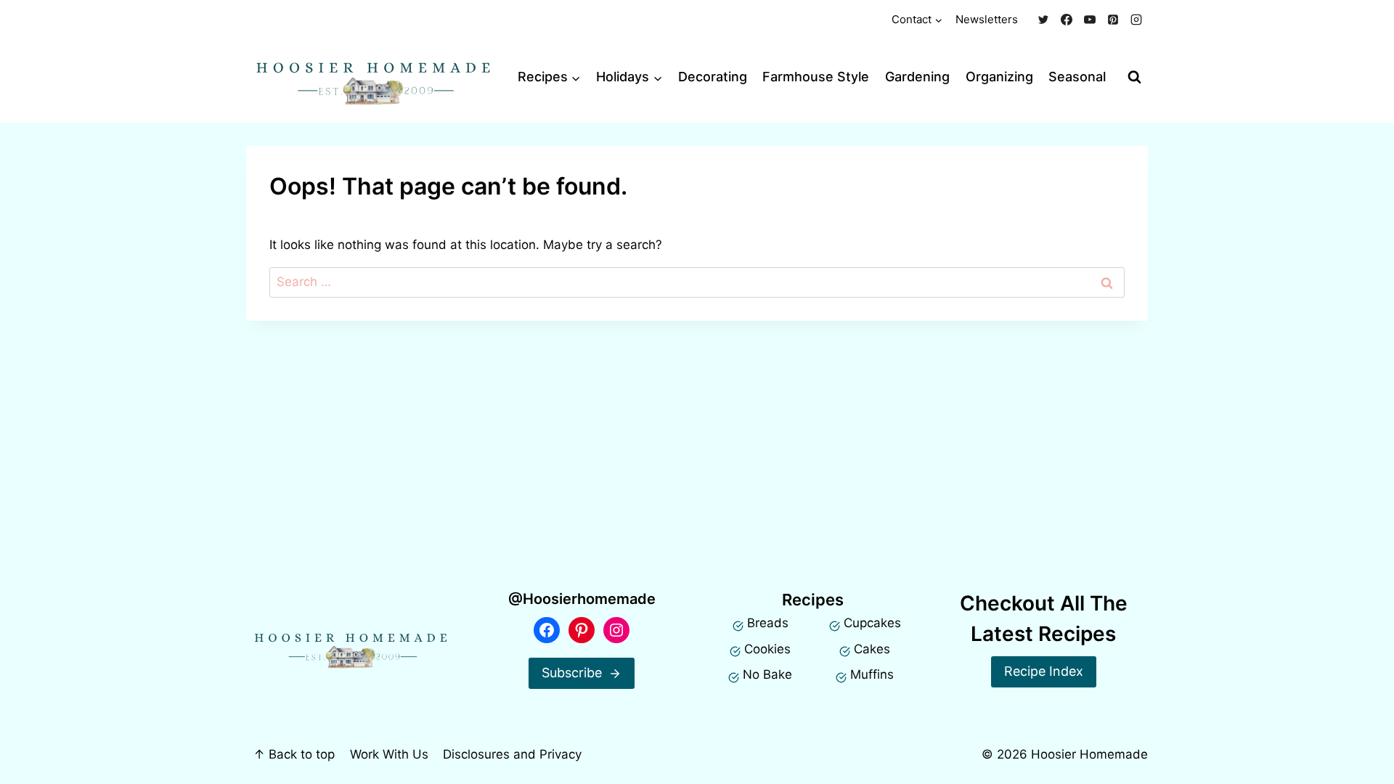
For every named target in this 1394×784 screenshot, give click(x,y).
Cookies (767, 649)
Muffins (872, 674)
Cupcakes (872, 623)
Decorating (712, 76)
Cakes (872, 649)
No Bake (767, 674)
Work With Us (389, 754)
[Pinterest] (1113, 19)
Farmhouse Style (815, 76)
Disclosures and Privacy (512, 754)
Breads (767, 623)
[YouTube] (1089, 19)
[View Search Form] (1134, 77)
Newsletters (986, 19)
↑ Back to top (294, 754)
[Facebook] (1066, 19)
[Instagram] (1136, 19)
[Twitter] (1043, 19)
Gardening (917, 76)
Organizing (999, 76)
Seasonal (1077, 76)
